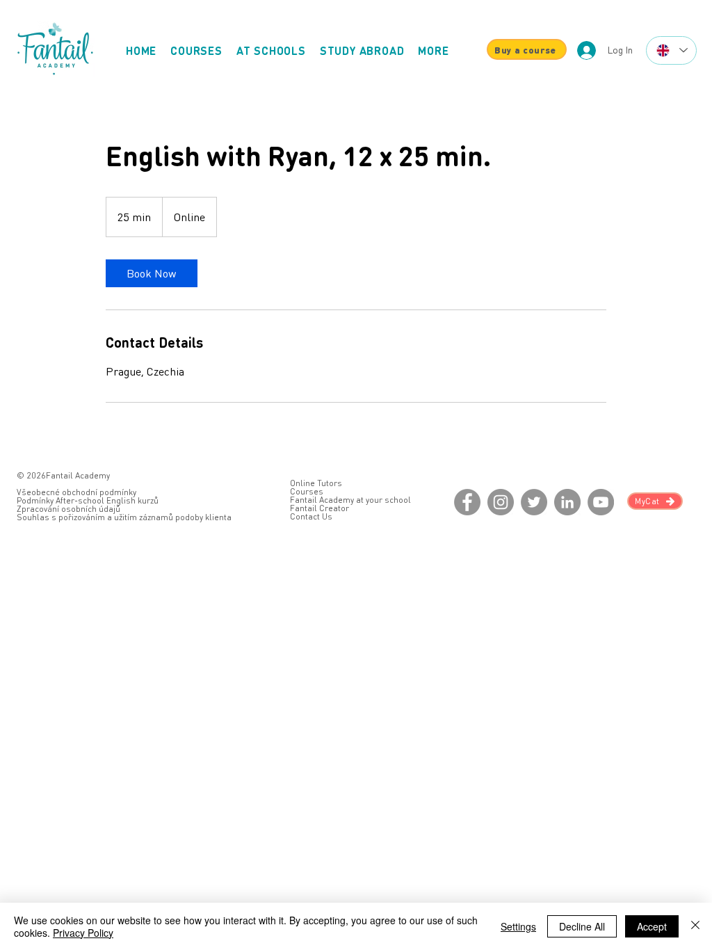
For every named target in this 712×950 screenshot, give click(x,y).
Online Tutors (316, 483)
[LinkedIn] (567, 502)
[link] (151, 273)
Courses (306, 491)
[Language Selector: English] (671, 50)
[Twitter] (534, 502)
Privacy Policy (83, 933)
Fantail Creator (319, 508)
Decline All (582, 926)
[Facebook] (467, 502)
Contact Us (311, 516)
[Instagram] (500, 502)
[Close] (695, 926)
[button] (433, 50)
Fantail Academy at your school (350, 499)
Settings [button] (518, 926)
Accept (652, 926)
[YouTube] (601, 502)
